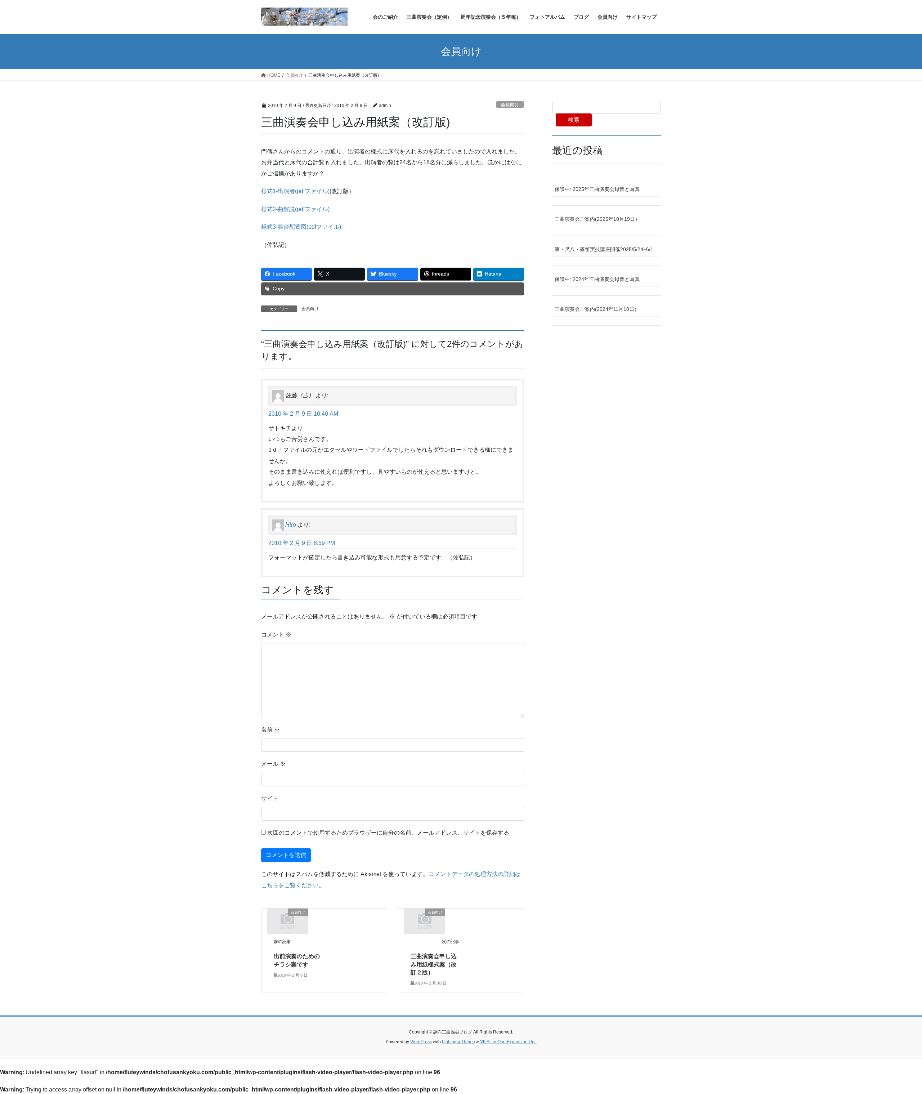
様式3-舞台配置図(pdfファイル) (301, 227)
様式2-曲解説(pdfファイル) (295, 209)
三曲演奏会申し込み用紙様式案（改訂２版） (434, 964)
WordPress (421, 1041)
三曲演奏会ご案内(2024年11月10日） (597, 309)
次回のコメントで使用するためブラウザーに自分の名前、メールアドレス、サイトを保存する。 (391, 833)
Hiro (290, 525)
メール (273, 764)
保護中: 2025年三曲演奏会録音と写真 (597, 189)
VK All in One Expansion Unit (508, 1041)
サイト (269, 798)
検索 (573, 120)
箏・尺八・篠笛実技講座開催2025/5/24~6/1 (604, 249)
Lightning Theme (458, 1041)
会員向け (510, 104)
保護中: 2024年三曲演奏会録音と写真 (597, 279)
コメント (276, 634)
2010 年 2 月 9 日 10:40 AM (303, 414)
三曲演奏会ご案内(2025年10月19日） (597, 219)
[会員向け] (287, 920)
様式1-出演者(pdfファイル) (295, 191)
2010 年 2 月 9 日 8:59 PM (301, 543)
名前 (270, 730)
